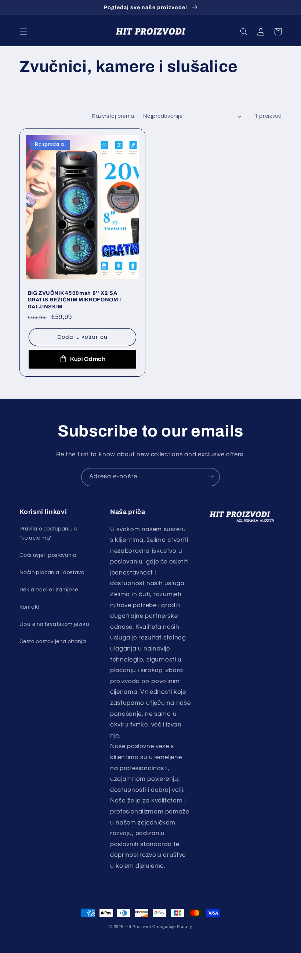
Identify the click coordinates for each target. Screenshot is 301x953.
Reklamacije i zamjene (48, 590)
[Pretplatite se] (211, 477)
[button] (23, 31)
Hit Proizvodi (138, 927)
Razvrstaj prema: (113, 116)
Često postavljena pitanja (52, 641)
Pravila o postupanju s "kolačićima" (48, 533)
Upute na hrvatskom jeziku (54, 624)
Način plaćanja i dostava (52, 572)
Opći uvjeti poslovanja (48, 555)
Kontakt (29, 607)
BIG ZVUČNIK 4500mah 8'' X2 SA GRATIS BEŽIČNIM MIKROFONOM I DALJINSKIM (74, 299)
